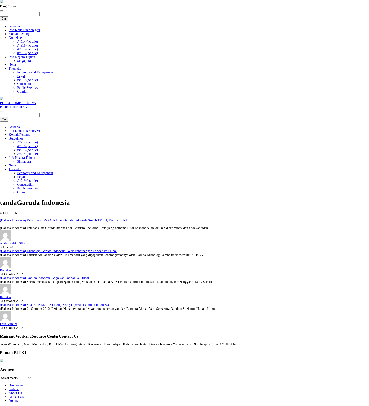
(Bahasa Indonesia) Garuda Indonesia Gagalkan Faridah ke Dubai (44, 278)
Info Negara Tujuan (22, 57)
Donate (13, 400)
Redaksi (5, 270)
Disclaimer (16, 385)
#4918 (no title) (27, 45)
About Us (15, 393)
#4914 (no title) (27, 41)
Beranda (14, 26)
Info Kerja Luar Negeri (24, 30)
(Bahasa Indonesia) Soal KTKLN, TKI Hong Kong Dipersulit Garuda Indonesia (54, 305)
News (12, 64)
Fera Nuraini (8, 324)
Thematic (15, 68)
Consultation (25, 84)
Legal (21, 76)
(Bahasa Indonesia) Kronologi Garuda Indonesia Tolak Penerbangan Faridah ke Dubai (58, 251)
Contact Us (16, 397)
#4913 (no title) (27, 49)
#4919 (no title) (27, 80)
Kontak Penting (19, 34)
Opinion (22, 91)
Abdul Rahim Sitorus (14, 243)
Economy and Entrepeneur (35, 72)
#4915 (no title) (27, 53)
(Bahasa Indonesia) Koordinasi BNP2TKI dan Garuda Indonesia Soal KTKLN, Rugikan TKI (63, 220)
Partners (14, 389)
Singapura (24, 61)
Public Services (27, 87)
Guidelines (16, 37)
